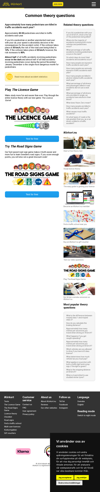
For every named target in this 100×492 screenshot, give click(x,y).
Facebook (63, 404)
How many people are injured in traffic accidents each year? (79, 64)
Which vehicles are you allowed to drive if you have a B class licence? (79, 351)
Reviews (44, 404)
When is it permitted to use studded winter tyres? (77, 376)
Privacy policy (28, 414)
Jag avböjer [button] (81, 477)
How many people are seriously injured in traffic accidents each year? (79, 70)
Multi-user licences (12, 426)
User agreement (29, 411)
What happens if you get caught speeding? (76, 337)
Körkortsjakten (10, 430)
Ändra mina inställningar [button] (69, 483)
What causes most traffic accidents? (76, 113)
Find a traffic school (12, 423)
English (80, 404)
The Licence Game (12, 404)
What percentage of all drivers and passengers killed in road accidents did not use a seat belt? (78, 86)
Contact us (27, 404)
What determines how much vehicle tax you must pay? (77, 358)
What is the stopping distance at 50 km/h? (78, 371)
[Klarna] (23, 454)
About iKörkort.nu (48, 401)
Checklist (8, 417)
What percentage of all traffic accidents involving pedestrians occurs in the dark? (79, 52)
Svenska (81, 401)
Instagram (63, 408)
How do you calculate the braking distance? (76, 324)
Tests (6, 401)
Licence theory (10, 413)
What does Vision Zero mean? (78, 103)
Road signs (9, 420)
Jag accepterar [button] (65, 477)
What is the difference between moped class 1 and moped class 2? (79, 317)
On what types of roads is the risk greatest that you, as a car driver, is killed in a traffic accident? (78, 120)
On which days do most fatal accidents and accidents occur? (79, 58)
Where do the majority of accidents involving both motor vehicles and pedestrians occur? (78, 43)
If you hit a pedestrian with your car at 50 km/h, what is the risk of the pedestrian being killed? (79, 35)
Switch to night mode (86, 415)
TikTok (62, 401)
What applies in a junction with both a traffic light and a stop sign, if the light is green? (78, 364)
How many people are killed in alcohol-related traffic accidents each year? (79, 78)
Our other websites (49, 408)
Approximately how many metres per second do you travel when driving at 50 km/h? (79, 344)
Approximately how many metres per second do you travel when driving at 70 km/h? (79, 331)
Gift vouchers (10, 433)
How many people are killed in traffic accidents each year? (78, 107)
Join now (58, 4)
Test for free (32, 139)
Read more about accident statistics (31, 77)
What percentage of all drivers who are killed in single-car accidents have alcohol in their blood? (78, 96)
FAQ (24, 408)
